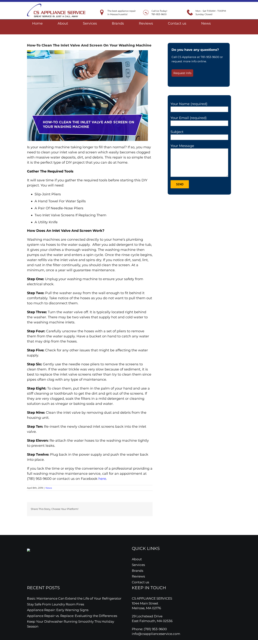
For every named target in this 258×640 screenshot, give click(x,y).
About (137, 559)
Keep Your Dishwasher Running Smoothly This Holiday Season (70, 624)
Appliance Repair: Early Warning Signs (57, 610)
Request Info (182, 73)
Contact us (140, 582)
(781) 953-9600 (155, 629)
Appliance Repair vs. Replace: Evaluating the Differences (72, 616)
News (49, 487)
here (102, 479)
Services (138, 565)
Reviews (138, 576)
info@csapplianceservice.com (156, 634)
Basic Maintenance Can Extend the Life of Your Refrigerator (74, 598)
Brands (137, 571)
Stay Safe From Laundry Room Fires (55, 604)
